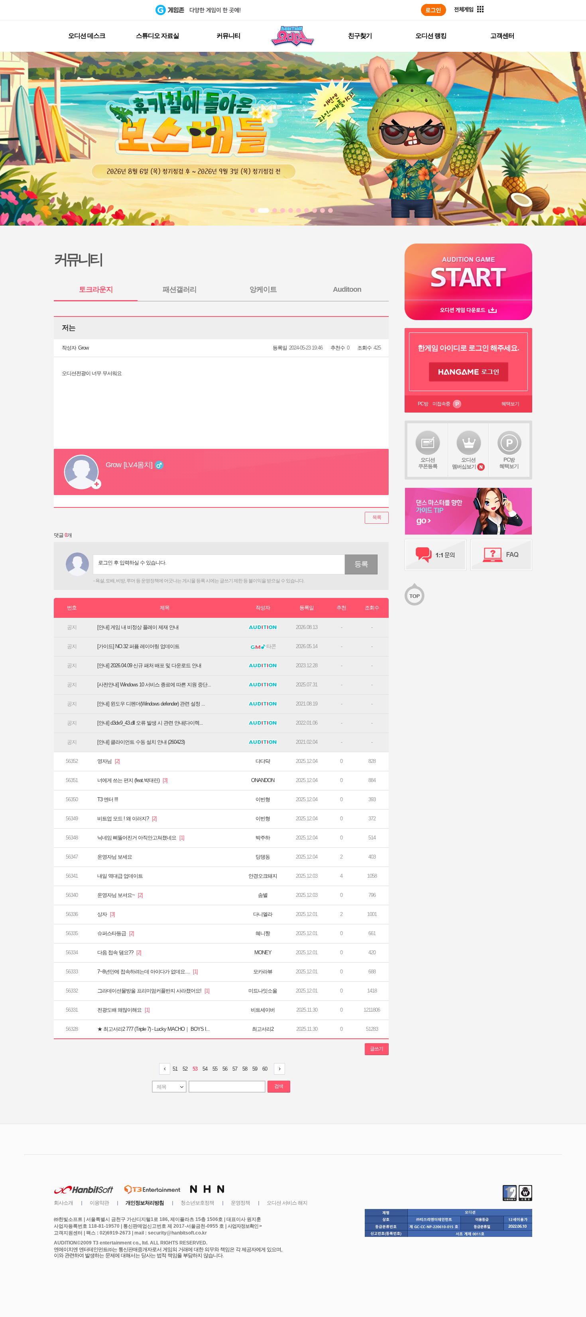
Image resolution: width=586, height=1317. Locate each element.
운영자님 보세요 (114, 857)
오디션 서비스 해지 (287, 1203)
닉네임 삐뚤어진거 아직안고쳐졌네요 (140, 838)
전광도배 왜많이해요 (123, 1010)
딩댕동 (263, 857)
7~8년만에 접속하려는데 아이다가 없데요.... (147, 972)
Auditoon (347, 289)
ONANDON (262, 780)
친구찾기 (360, 35)
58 (244, 1069)
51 (175, 1069)
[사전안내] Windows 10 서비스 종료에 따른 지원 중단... (154, 685)
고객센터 (502, 35)
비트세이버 (263, 1010)
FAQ (501, 555)
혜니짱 (263, 933)
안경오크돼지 (262, 876)
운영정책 (240, 1203)
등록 (361, 564)
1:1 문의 (435, 555)
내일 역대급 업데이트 (120, 876)
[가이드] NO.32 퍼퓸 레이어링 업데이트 (138, 646)
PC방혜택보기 (509, 463)
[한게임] (123, 10)
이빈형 (263, 799)
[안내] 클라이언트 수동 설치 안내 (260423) (141, 742)
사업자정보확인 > (245, 1226)
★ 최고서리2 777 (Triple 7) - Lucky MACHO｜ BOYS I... (153, 1029)
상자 (106, 914)
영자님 (108, 761)
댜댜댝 (263, 761)
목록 (376, 517)
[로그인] (433, 10)
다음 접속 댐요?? (119, 952)
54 (205, 1069)
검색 (278, 1086)
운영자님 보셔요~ (120, 895)
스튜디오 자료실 (157, 35)
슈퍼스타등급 (115, 933)
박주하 (263, 838)
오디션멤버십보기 (464, 463)
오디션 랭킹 (430, 35)
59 (254, 1069)
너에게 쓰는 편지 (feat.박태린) (132, 780)
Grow (83, 348)
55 (214, 1069)
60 (264, 1069)
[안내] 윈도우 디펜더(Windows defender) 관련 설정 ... (151, 704)
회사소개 (63, 1203)
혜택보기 (510, 404)
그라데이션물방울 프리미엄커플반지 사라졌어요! (153, 991)
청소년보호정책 (197, 1203)
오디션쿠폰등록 (427, 463)
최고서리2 (262, 1029)
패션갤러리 (180, 289)
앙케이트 (263, 289)
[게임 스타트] (468, 272)
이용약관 (99, 1203)
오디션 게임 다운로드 (468, 310)
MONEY (262, 952)
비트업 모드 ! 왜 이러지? (127, 819)
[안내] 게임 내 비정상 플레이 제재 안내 (138, 627)
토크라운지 (96, 289)
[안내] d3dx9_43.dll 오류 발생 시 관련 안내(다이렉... (150, 723)
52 (185, 1069)
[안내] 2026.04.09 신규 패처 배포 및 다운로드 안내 (149, 665)
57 (234, 1069)
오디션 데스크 (86, 35)
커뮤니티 (228, 35)
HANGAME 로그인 (468, 371)
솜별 (262, 895)
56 (224, 1069)
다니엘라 (262, 914)
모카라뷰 (262, 972)
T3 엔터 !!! (107, 799)
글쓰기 (376, 1049)
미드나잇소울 (262, 991)
